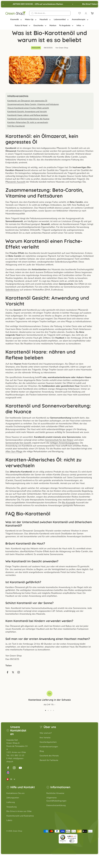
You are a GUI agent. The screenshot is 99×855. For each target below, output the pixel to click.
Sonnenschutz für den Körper (59, 439)
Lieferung (10, 802)
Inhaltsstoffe (36, 48)
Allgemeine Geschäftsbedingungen (56, 799)
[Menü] (76, 835)
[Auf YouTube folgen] (20, 767)
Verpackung (11, 807)
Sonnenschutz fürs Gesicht (18, 442)
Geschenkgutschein (48, 742)
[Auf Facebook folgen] (8, 767)
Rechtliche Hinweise (55, 793)
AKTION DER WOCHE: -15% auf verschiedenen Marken (35, 4)
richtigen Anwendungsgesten (64, 442)
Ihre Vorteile (45, 737)
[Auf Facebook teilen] (7, 672)
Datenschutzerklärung (56, 805)
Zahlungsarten (12, 797)
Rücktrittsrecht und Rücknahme (20, 816)
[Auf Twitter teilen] (13, 672)
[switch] (71, 840)
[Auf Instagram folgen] (14, 767)
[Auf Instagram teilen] (19, 672)
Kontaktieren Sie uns (15, 793)
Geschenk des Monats (49, 755)
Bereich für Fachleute (49, 760)
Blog (42, 751)
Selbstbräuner (12, 289)
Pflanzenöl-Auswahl (15, 181)
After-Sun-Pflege (13, 451)
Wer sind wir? (46, 733)
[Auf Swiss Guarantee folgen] (8, 772)
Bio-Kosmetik (68, 502)
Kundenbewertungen (49, 746)
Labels (9, 820)
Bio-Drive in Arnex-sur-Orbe (19, 811)
